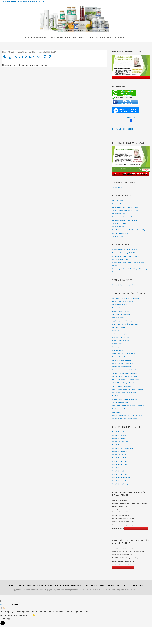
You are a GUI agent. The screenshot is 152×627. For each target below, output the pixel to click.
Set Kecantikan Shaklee (119, 223)
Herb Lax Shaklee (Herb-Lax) (120, 340)
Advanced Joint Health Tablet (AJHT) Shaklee (125, 298)
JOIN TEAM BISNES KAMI (94, 585)
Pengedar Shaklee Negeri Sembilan (122, 448)
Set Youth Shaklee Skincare (120, 233)
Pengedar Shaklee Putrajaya (120, 484)
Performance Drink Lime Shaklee (121, 366)
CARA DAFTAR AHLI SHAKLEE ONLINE (68, 585)
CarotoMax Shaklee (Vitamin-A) (121, 311)
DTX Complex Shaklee (118, 327)
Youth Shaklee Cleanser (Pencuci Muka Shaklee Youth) (128, 405)
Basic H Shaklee (116, 412)
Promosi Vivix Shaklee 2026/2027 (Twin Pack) (125, 256)
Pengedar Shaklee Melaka (119, 445)
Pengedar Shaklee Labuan (119, 464)
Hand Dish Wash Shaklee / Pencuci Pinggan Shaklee (127, 415)
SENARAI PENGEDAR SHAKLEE (117, 585)
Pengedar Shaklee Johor (119, 435)
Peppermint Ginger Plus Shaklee (121, 360)
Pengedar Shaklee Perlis (119, 458)
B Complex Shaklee (117, 308)
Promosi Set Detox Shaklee (120, 259)
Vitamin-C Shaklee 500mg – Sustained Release (125, 379)
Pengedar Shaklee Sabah (119, 467)
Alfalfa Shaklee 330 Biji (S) (119, 304)
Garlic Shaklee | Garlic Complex (121, 334)
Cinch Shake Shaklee (118, 317)
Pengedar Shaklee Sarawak (120, 471)
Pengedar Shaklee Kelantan (120, 441)
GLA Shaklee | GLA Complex (120, 337)
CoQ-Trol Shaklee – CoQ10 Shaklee (122, 321)
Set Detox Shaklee (117, 236)
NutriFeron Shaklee (117, 350)
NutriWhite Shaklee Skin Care (120, 409)
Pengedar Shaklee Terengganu (121, 477)
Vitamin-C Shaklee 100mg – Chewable (123, 383)
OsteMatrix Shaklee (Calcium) (120, 357)
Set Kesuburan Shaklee (119, 213)
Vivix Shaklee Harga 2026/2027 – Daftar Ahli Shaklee (127, 389)
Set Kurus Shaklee (117, 204)
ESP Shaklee (115, 330)
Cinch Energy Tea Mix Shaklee (121, 314)
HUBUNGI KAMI (137, 585)
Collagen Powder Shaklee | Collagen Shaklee (125, 324)
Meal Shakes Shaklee (118, 347)
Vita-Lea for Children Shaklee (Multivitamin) (124, 373)
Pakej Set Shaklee (117, 200)
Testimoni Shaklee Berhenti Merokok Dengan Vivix (126, 285)
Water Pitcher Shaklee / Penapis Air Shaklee (124, 418)
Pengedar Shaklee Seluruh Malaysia (122, 432)
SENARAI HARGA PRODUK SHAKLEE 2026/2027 (34, 585)
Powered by (6, 604)
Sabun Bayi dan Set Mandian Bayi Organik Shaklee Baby (128, 230)
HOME (11, 585)
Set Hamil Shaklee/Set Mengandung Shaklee (125, 210)
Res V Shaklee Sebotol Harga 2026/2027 (124, 392)
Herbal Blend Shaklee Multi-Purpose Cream (124, 399)
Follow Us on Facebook (122, 129)
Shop (11, 52)
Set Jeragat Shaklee (118, 226)
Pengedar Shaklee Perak (119, 454)
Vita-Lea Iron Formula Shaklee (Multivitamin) (124, 376)
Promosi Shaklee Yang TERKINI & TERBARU (124, 249)
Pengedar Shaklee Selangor (120, 474)
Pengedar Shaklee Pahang (120, 451)
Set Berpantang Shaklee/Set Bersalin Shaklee (125, 207)
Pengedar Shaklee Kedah (119, 438)
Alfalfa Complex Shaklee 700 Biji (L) (122, 301)
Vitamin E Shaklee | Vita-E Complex (122, 386)
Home (5, 52)
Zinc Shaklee (116, 396)
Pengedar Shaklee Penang (120, 461)
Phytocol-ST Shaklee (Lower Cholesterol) (124, 370)
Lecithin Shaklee (117, 343)
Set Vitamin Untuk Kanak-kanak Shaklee (123, 217)
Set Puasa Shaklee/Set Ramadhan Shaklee (124, 220)
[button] (76, 622)
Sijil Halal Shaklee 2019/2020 (120, 187)
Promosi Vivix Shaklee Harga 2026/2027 (123, 253)
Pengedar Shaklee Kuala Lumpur (121, 480)
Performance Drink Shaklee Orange (122, 363)
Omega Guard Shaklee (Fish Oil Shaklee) (124, 353)
